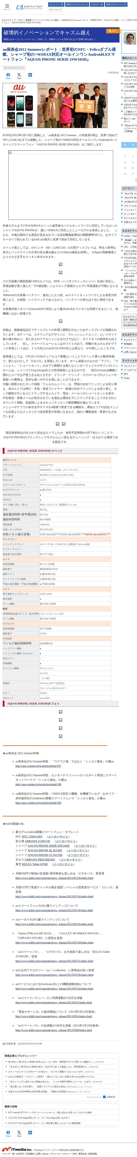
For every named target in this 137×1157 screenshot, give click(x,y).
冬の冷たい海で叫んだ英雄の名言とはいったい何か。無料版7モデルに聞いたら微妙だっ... (56, 1062)
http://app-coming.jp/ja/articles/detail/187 (38, 765)
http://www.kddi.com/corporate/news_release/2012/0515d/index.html (54, 942)
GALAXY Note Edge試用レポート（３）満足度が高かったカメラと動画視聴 (44, 1123)
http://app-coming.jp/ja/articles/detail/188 (38, 784)
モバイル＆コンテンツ (14, 68)
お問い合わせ (130, 352)
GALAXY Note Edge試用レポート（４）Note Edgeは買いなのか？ (39, 1118)
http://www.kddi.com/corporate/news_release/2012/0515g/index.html (54, 896)
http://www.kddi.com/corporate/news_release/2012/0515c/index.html (54, 961)
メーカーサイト (58, 836)
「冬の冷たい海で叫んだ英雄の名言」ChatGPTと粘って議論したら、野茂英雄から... (53, 1067)
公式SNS (20, 1154)
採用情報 (92, 1154)
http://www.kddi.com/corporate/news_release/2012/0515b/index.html (54, 974)
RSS (114, 31)
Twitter (127, 378)
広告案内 (30, 1154)
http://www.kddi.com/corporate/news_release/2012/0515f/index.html (54, 910)
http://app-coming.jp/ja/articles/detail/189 (38, 802)
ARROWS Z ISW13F (37, 841)
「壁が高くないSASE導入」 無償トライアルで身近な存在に (50, 1086)
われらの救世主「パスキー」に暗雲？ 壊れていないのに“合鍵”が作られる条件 (51, 1076)
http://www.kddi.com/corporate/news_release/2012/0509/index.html (54, 1030)
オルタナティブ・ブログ (12, 20)
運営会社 (82, 1154)
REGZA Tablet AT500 (35, 864)
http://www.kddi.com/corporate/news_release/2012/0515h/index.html (54, 878)
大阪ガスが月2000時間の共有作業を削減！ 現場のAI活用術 (49, 1091)
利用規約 (128, 344)
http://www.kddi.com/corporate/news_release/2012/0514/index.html (54, 1016)
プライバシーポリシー (61, 1154)
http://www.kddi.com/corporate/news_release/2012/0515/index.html (54, 1002)
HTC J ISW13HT (32, 836)
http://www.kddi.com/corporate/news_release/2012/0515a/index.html (54, 988)
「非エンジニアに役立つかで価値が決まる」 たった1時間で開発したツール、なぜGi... (55, 1081)
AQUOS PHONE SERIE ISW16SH (49, 845)
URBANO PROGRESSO (40, 859)
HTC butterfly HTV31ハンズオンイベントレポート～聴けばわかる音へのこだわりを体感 (50, 1112)
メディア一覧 (8, 1154)
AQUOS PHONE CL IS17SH (45, 854)
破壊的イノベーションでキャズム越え (42, 20)
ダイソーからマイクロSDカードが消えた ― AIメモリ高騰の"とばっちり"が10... (51, 1071)
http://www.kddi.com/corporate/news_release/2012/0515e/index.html (54, 924)
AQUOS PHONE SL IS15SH (45, 850)
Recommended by (95, 1097)
